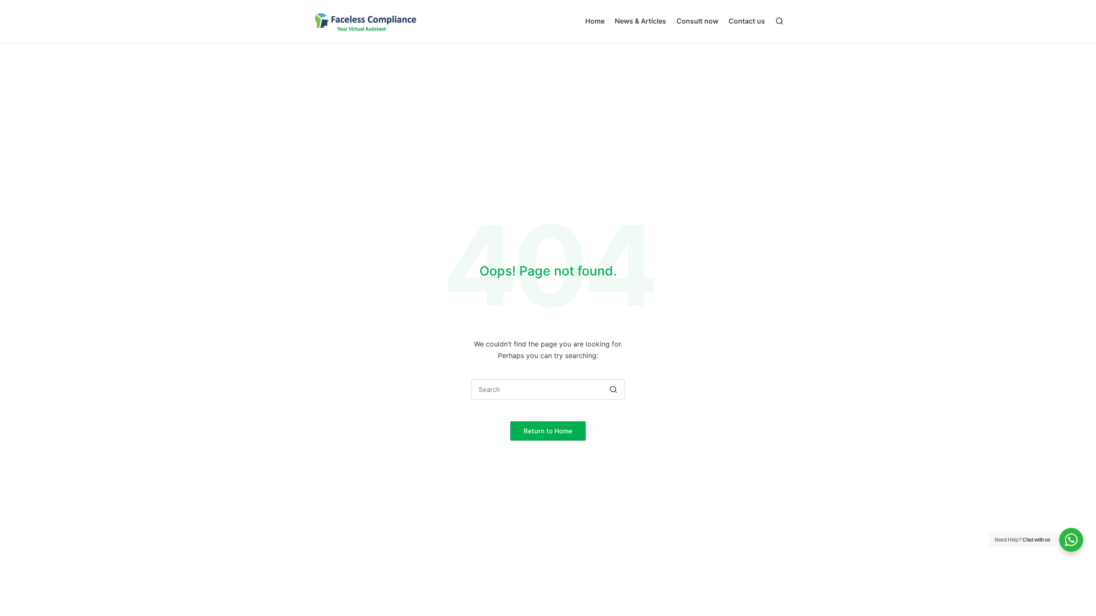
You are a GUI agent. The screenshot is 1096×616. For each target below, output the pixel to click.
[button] (613, 389)
